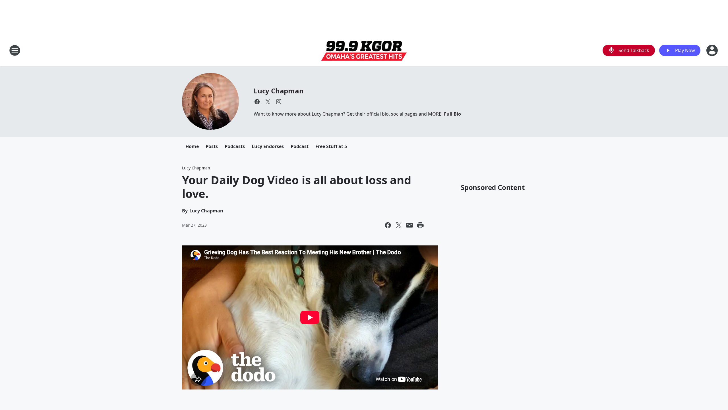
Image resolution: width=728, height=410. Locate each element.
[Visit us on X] (267, 101)
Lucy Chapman (279, 90)
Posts (212, 146)
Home (192, 146)
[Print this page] (420, 225)
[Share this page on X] (399, 225)
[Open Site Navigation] (14, 50)
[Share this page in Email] (409, 225)
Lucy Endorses (268, 146)
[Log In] (712, 50)
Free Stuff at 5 (331, 146)
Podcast (300, 146)
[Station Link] (364, 50)
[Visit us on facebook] (257, 101)
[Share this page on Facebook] (388, 225)
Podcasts (235, 146)
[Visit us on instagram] (278, 101)
